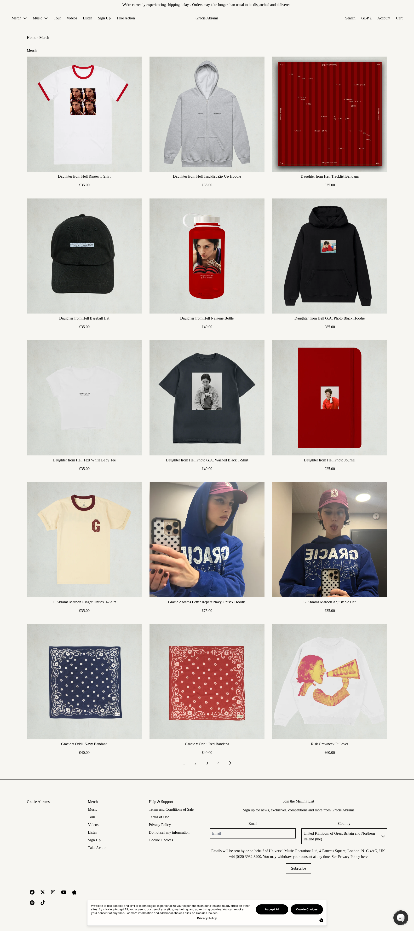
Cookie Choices (161, 840)
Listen (92, 832)
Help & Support (161, 802)
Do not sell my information (169, 832)
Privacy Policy (160, 825)
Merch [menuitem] (16, 18)
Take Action (97, 848)
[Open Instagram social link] (53, 892)
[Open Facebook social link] (32, 892)
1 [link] (184, 763)
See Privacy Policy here (350, 857)
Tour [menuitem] (57, 18)
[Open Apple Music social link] (74, 892)
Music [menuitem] (37, 18)
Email (252, 823)
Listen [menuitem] (87, 18)
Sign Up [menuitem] (104, 18)
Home (31, 37)
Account (383, 18)
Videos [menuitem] (72, 18)
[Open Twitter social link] (42, 892)
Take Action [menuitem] (125, 18)
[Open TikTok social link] (42, 902)
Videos (93, 825)
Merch (93, 802)
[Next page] (230, 763)
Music (92, 809)
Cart (399, 18)
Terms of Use (159, 817)
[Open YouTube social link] (63, 892)
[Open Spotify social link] (32, 902)
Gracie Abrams (207, 18)
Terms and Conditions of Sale (171, 809)
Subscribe (298, 868)
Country (344, 823)
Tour (91, 817)
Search (350, 18)
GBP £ (366, 18)
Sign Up (94, 840)
